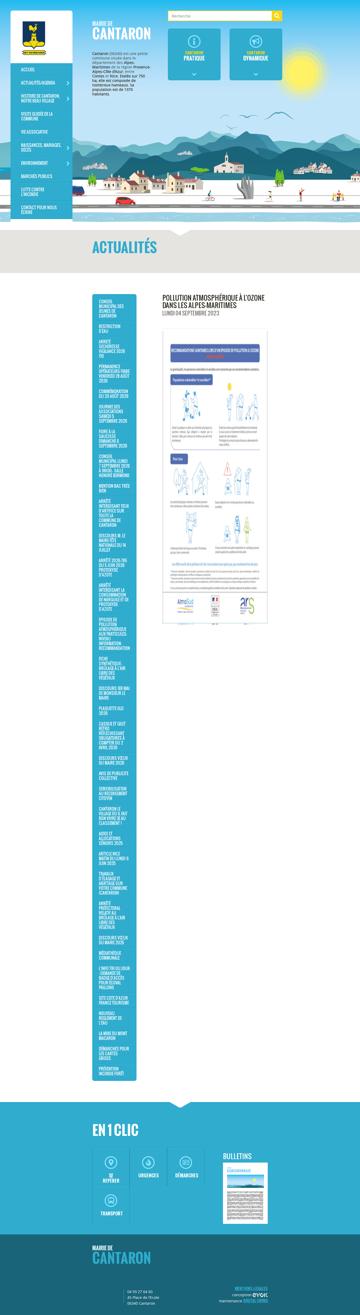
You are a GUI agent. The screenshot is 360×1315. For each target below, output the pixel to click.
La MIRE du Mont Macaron (113, 1035)
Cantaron (121, 32)
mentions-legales (251, 1288)
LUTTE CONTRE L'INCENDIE (32, 192)
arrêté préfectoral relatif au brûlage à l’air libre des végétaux (112, 915)
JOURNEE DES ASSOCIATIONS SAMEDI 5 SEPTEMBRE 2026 (113, 414)
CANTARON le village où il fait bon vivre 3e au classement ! (113, 816)
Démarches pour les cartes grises (114, 1053)
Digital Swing (255, 1301)
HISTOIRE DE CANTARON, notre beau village (40, 98)
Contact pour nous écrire (39, 210)
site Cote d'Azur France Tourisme (114, 1000)
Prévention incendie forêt (111, 1071)
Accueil (28, 70)
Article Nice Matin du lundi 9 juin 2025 (114, 858)
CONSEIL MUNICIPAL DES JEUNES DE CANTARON (111, 309)
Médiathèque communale (110, 955)
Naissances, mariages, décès (41, 147)
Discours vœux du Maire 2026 (113, 760)
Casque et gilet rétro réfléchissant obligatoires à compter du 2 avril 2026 (112, 736)
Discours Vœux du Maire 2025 (113, 940)
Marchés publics (36, 176)
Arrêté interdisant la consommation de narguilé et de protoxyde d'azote (114, 597)
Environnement (34, 163)
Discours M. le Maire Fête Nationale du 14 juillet (112, 543)
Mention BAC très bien (114, 488)
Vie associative (34, 132)
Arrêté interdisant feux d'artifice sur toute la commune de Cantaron (114, 513)
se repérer (111, 1178)
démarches (186, 1175)
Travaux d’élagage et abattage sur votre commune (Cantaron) (113, 883)
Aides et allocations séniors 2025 (111, 838)
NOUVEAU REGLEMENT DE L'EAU (110, 1018)
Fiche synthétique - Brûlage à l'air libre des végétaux (112, 668)
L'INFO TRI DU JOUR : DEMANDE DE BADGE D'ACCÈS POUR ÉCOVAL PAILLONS (114, 978)
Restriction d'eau (109, 328)
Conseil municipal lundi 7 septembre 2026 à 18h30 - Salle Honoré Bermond (114, 465)
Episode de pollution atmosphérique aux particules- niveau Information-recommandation (114, 634)
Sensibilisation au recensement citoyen (113, 793)
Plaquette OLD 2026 (111, 710)
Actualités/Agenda (38, 83)
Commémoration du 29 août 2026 (113, 393)
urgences (148, 1175)
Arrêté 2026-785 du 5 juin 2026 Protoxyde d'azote (113, 567)
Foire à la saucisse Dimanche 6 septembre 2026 (113, 439)
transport (111, 1213)
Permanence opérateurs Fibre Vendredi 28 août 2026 (114, 374)
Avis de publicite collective (113, 775)
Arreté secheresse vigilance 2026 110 (112, 349)
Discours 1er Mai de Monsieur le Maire (114, 693)
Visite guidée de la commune (37, 116)
